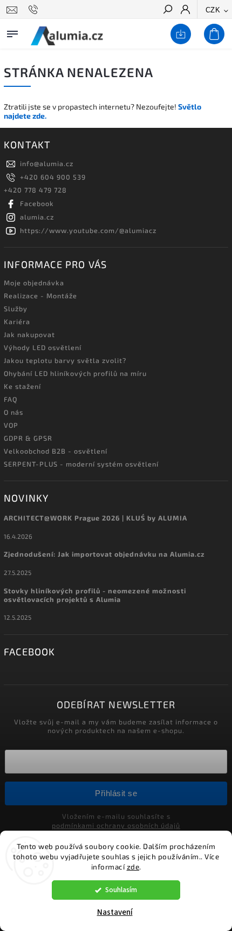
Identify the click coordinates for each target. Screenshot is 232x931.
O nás (13, 412)
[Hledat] (167, 10)
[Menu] (12, 32)
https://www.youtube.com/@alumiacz (88, 230)
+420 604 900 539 (53, 177)
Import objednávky (178, 34)
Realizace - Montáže (40, 295)
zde (133, 866)
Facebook (37, 203)
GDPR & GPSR (28, 438)
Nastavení (115, 912)
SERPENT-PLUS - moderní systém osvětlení (81, 464)
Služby (16, 308)
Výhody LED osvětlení (42, 347)
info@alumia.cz (46, 163)
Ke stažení (22, 386)
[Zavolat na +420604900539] (34, 10)
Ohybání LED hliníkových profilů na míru (75, 373)
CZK (213, 10)
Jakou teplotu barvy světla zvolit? (65, 360)
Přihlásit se (116, 793)
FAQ (10, 399)
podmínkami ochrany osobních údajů (116, 825)
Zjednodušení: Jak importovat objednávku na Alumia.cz (104, 554)
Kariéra (17, 321)
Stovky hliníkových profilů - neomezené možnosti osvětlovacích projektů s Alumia (95, 595)
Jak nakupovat (29, 334)
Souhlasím (121, 890)
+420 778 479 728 (35, 190)
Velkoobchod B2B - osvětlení (55, 451)
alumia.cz (37, 217)
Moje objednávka (34, 282)
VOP (11, 425)
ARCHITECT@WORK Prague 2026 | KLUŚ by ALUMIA (95, 518)
